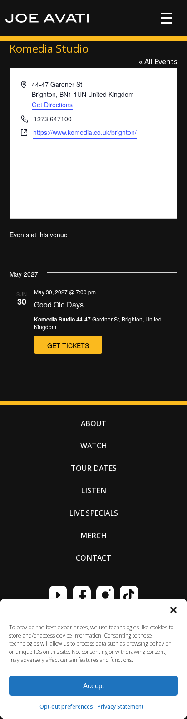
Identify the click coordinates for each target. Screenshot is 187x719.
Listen (93, 490)
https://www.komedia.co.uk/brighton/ (85, 132)
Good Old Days (59, 304)
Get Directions (52, 104)
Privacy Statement (120, 706)
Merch (93, 536)
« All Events (157, 62)
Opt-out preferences (66, 706)
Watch (93, 446)
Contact (93, 558)
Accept (93, 686)
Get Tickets (68, 345)
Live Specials (93, 513)
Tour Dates (94, 468)
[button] (173, 609)
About (93, 423)
